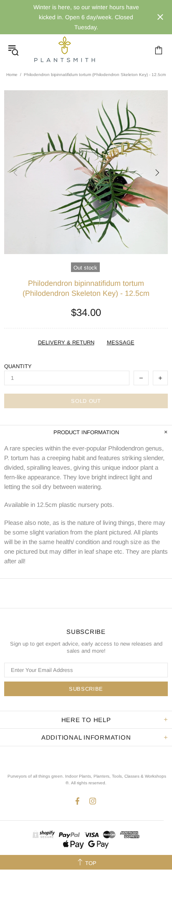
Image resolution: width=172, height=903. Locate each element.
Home (12, 74)
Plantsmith (64, 50)
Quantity (18, 366)
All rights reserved (88, 783)
